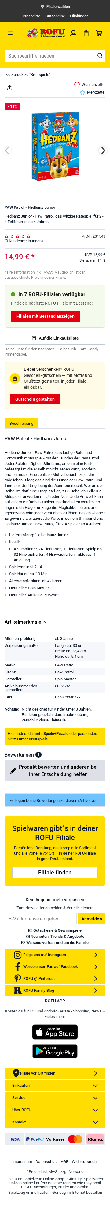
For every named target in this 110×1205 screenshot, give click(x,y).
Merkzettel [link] (96, 92)
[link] (73, 33)
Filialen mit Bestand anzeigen (45, 316)
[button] (38, 755)
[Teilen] (10, 87)
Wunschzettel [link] (93, 84)
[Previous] (7, 150)
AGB (64, 1161)
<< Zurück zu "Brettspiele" (28, 74)
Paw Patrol (64, 672)
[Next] (103, 150)
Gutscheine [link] (55, 16)
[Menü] (15, 32)
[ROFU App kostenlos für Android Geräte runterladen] (55, 1051)
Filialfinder (79, 16)
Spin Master (65, 679)
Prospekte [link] (31, 16)
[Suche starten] (100, 56)
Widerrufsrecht (85, 1161)
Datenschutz (46, 1161)
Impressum (22, 1161)
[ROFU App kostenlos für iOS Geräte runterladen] (55, 1032)
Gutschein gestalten (35, 399)
